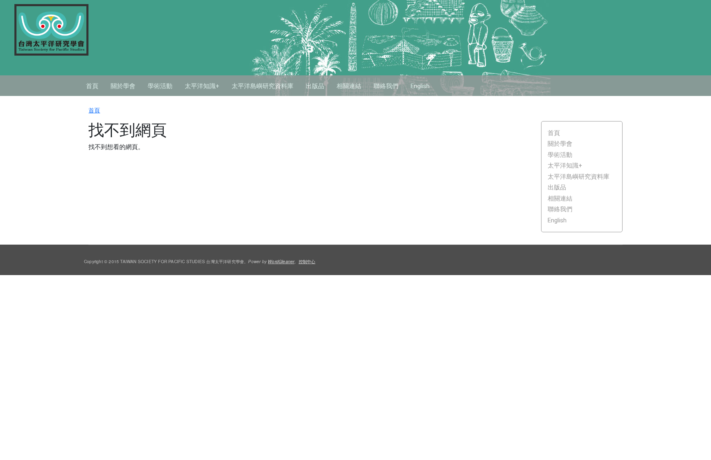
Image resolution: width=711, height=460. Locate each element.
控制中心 (307, 261)
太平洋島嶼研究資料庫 (262, 86)
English (420, 86)
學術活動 (160, 86)
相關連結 (349, 86)
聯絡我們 (386, 86)
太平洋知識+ (202, 86)
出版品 (315, 86)
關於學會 (123, 86)
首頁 (92, 86)
